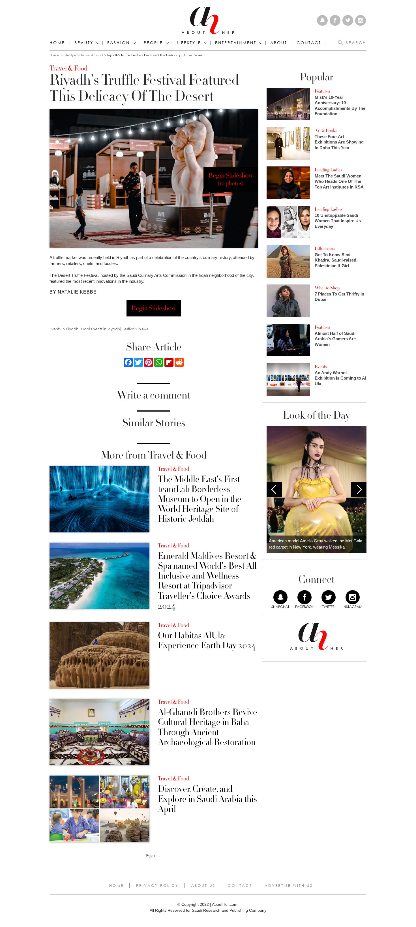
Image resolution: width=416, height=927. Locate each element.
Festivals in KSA (136, 329)
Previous (274, 489)
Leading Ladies (328, 170)
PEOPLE (153, 43)
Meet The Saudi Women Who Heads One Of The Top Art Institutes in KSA (339, 181)
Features (322, 91)
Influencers (325, 248)
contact (309, 43)
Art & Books (326, 130)
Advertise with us (289, 885)
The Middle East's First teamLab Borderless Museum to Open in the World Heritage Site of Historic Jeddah (199, 499)
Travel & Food (92, 55)
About (278, 43)
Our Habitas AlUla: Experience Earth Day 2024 (207, 640)
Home (57, 43)
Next (358, 489)
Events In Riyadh (64, 329)
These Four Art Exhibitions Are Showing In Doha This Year (339, 142)
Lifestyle (70, 55)
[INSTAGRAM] (353, 597)
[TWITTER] (328, 597)
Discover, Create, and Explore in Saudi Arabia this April (207, 799)
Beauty (83, 43)
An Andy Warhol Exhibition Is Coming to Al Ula (340, 378)
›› (159, 856)
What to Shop (327, 288)
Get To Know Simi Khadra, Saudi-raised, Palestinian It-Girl (336, 260)
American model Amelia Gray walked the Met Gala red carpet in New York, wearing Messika (315, 544)
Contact (240, 885)
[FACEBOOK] (304, 597)
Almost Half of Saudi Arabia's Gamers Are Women (335, 339)
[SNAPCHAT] (280, 597)
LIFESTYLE (189, 43)
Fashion (118, 43)
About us (203, 885)
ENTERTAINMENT (235, 43)
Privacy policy (157, 885)
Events (321, 366)
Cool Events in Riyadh (100, 329)
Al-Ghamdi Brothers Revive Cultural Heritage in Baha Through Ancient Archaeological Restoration (207, 727)
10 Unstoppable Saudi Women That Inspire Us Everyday (338, 221)
